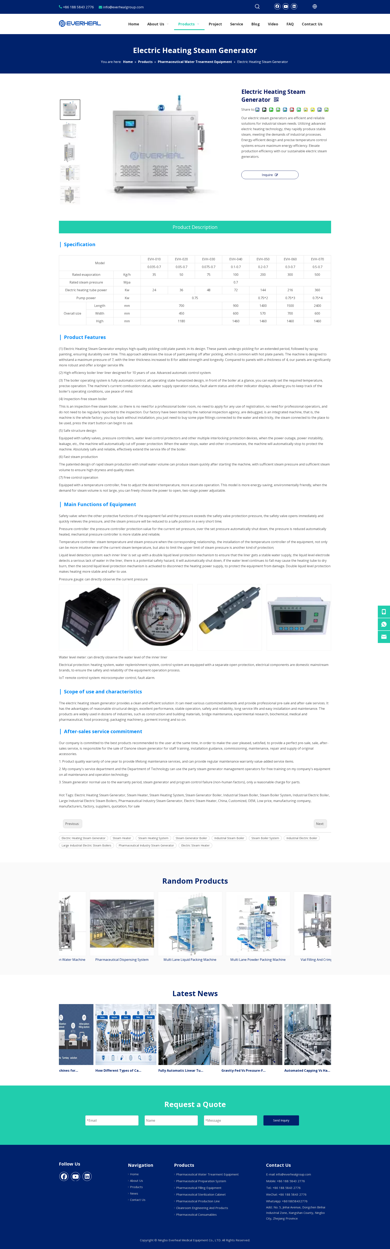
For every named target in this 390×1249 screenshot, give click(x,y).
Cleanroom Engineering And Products (202, 1208)
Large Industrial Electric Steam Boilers (86, 845)
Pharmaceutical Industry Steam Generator (146, 845)
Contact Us (137, 1200)
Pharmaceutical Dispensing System (93, 959)
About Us (136, 1181)
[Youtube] (286, 6)
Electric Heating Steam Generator (83, 838)
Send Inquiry (281, 1120)
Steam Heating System (153, 838)
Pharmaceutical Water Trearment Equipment (207, 1174)
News (134, 1193)
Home (134, 1174)
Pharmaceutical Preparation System (201, 1181)
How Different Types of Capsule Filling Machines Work (107, 1070)
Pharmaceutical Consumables (196, 1214)
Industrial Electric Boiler (301, 838)
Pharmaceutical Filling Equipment (198, 1188)
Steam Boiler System (265, 838)
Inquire (267, 175)
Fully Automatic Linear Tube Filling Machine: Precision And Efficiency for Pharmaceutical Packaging (170, 1070)
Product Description (195, 227)
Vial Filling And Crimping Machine (297, 959)
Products (136, 1187)
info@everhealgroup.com (293, 1174)
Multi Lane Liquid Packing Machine (161, 959)
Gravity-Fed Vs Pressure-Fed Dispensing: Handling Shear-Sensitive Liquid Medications (233, 1070)
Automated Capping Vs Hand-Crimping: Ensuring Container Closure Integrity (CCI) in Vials (296, 1070)
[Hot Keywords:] (257, 6)
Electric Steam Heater (195, 845)
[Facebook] (277, 6)
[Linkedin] (294, 6)
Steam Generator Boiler (191, 838)
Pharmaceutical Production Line (198, 1201)
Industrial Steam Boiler (229, 838)
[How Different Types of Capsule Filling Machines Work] (114, 1065)
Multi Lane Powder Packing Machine (229, 959)
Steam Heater (122, 838)
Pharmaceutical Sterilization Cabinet (201, 1194)
